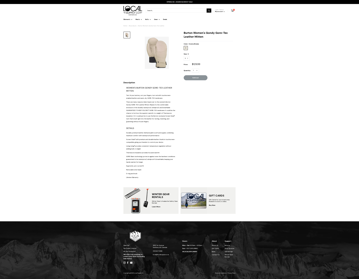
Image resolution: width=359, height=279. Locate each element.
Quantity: (187, 70)
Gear (156, 19)
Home (125, 26)
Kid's (147, 19)
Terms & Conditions (220, 273)
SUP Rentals (229, 252)
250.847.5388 (157, 251)
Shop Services (229, 248)
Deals (165, 19)
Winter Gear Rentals (229, 256)
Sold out (195, 78)
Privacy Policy (232, 273)
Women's (126, 19)
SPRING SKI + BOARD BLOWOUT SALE (179, 2)
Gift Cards (215, 248)
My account (219, 11)
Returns (227, 245)
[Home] (135, 232)
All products (132, 26)
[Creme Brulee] (185, 48)
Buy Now (212, 205)
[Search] (209, 10)
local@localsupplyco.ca (161, 255)
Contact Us (216, 255)
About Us (215, 245)
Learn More (156, 207)
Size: (186, 54)
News (213, 252)
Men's (138, 19)
